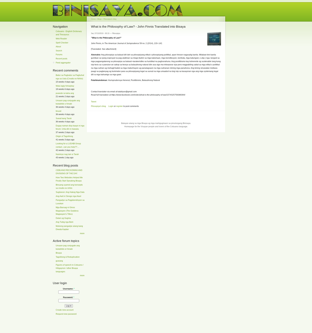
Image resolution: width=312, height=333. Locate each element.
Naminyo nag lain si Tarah (67, 154)
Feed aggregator (63, 63)
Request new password (66, 314)
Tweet (93, 102)
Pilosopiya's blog (109, 19)
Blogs (99, 19)
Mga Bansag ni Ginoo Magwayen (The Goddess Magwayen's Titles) (67, 210)
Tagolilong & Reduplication (68, 257)
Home (93, 19)
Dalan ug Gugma (63, 218)
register (119, 106)
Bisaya (59, 253)
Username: (69, 289)
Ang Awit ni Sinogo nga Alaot (68, 196)
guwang (59, 261)
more (82, 233)
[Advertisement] (241, 74)
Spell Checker (62, 43)
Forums (59, 54)
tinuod (58, 111)
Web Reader (61, 39)
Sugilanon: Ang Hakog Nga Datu (70, 192)
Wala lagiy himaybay (65, 86)
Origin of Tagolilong (64, 136)
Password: (68, 297)
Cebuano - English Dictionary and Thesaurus (69, 33)
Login (110, 106)
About (58, 46)
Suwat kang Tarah (64, 118)
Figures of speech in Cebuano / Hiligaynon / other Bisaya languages (69, 268)
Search (59, 51)
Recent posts (61, 59)
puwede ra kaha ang (65, 93)
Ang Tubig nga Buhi (64, 222)
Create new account (64, 310)
